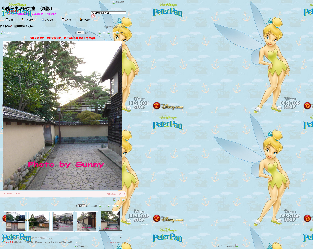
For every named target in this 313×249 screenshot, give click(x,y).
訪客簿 (68, 19)
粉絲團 (81, 246)
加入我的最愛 (37, 14)
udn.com (120, 242)
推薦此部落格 (23, 14)
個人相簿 (49, 19)
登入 (217, 246)
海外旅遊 (111, 193)
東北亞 (121, 193)
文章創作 (28, 19)
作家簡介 (86, 19)
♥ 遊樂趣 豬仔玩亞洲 (23, 26)
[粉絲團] (76, 245)
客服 (70, 242)
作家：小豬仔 (12, 11)
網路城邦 (119, 2)
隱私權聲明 (61, 242)
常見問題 (29, 242)
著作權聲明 (49, 242)
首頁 (11, 19)
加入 (223, 246)
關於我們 (19, 242)
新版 (46, 8)
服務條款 (39, 242)
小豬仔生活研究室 (19, 8)
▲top (121, 237)
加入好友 (10, 14)
